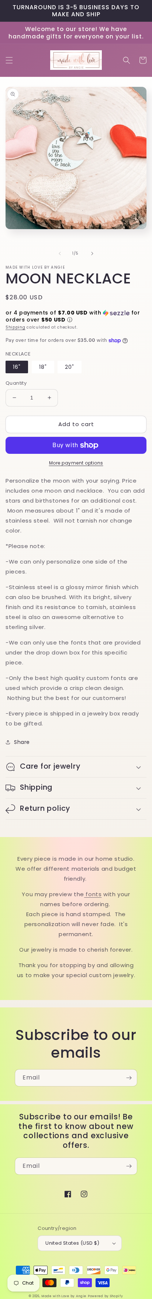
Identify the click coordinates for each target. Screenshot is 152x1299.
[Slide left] (60, 253)
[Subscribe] (129, 1078)
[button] (9, 60)
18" (43, 367)
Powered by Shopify (105, 1296)
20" (69, 367)
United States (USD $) (72, 1243)
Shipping (15, 327)
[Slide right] (92, 253)
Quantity (16, 383)
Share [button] (22, 742)
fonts (93, 894)
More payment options (76, 463)
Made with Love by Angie (63, 1296)
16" (17, 367)
